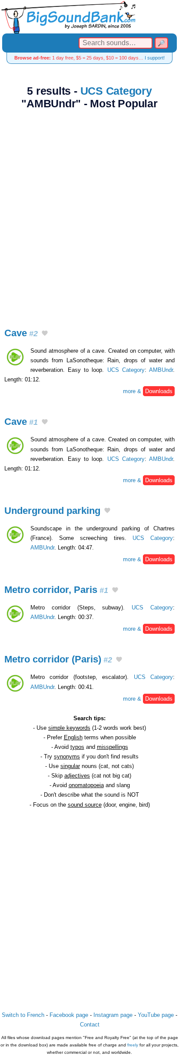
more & (147, 391)
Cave (21, 333)
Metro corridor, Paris (56, 589)
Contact (89, 1024)
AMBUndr (161, 370)
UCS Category (116, 91)
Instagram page (113, 1015)
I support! (155, 57)
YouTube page (156, 1015)
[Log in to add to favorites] (44, 334)
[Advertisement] (89, 213)
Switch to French (23, 1015)
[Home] (89, 16)
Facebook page (69, 1015)
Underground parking (52, 510)
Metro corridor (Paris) (58, 659)
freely (132, 1045)
